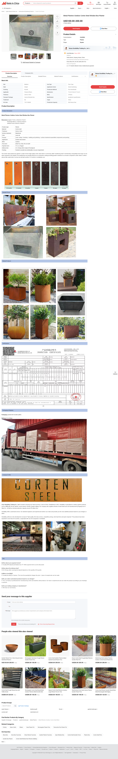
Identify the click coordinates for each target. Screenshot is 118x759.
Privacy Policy (83, 752)
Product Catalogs (24, 706)
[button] (82, 76)
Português (32, 749)
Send (14, 624)
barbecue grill (33, 709)
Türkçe (90, 749)
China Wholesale (52, 747)
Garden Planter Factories (45, 735)
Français (38, 749)
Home (3, 11)
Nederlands (62, 749)
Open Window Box (59, 735)
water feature (5, 709)
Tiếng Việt (95, 749)
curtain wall (4, 712)
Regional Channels (78, 747)
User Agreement (68, 752)
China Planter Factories (30, 735)
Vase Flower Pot (30, 727)
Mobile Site (93, 747)
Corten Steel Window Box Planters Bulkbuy (26, 738)
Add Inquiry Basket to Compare (31, 62)
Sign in (114, 4)
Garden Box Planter (8, 738)
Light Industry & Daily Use (11, 11)
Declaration (75, 752)
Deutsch (56, 749)
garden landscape (92, 709)
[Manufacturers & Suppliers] (10, 3)
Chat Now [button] (104, 28)
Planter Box (87, 735)
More (3, 741)
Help (88, 8)
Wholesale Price (61, 747)
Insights (99, 747)
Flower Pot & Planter (39, 11)
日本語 (76, 749)
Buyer (79, 8)
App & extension (97, 8)
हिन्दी (80, 749)
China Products (27, 747)
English (21, 749)
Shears (21, 727)
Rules (115, 8)
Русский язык (45, 749)
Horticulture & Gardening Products (26, 11)
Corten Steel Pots (97, 735)
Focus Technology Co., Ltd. (48, 752)
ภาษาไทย (85, 749)
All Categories (7, 8)
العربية (67, 749)
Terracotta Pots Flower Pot (60, 727)
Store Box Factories (16, 735)
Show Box (5, 735)
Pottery (5, 727)
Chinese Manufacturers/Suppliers (40, 747)
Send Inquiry (76, 28)
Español (26, 749)
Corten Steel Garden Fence (74, 735)
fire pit (60, 709)
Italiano (51, 749)
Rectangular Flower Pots (44, 727)
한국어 (72, 749)
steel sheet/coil (34, 712)
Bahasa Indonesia (103, 749)
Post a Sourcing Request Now (46, 624)
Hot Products (20, 747)
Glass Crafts (13, 727)
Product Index (87, 747)
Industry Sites (69, 747)
